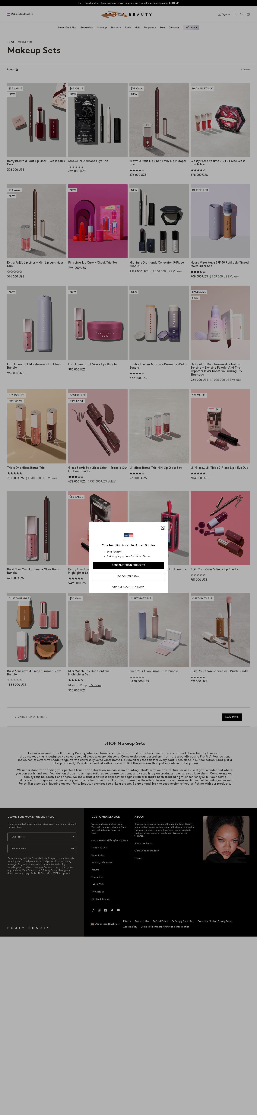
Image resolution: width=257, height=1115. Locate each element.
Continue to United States (128, 565)
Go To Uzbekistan (129, 576)
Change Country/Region (128, 587)
